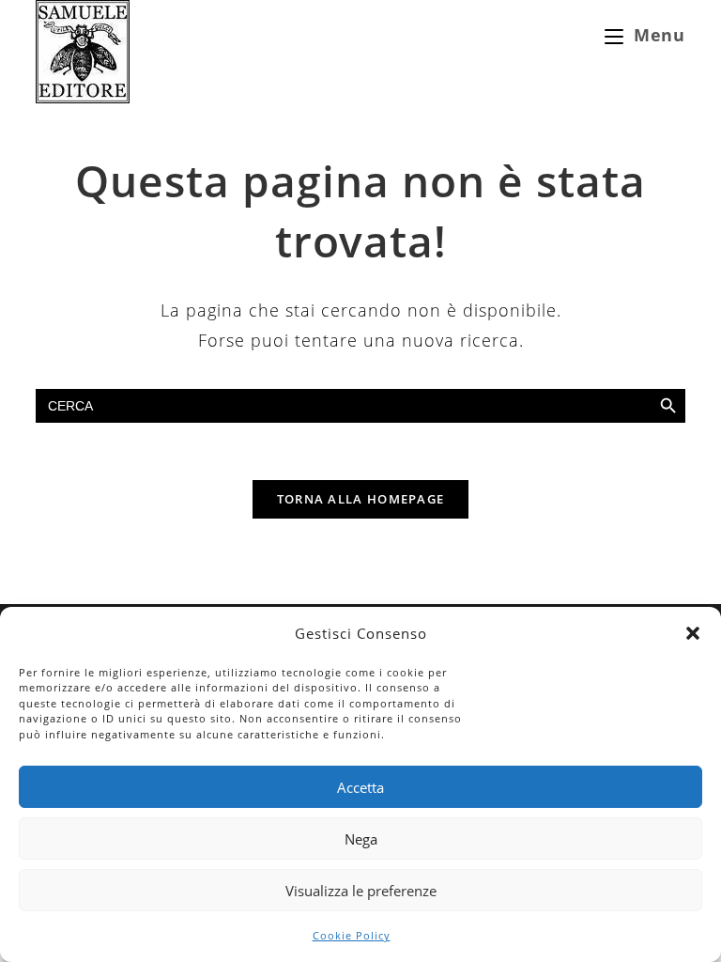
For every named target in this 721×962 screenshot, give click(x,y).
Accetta (360, 787)
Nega (361, 839)
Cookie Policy (352, 935)
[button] (692, 633)
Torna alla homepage (361, 498)
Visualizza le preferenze (361, 890)
